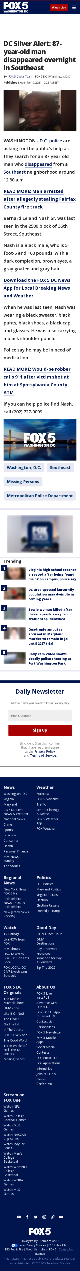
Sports (8, 830)
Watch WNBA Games (13, 1182)
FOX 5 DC (41, 76)
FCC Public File (46, 1058)
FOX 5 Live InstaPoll (44, 995)
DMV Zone (11, 1008)
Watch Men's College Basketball (13, 1157)
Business (10, 835)
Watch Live (59, 7)
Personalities (45, 1027)
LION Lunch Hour (49, 934)
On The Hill (11, 1024)
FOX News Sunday (11, 858)
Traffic (41, 804)
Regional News (12, 880)
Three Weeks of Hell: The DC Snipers (15, 1050)
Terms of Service (43, 755)
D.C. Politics (44, 884)
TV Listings (11, 934)
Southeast (15, 172)
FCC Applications (48, 1063)
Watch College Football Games (15, 1118)
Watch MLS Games (12, 1191)
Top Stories (12, 866)
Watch (10, 927)
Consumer (11, 840)
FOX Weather (46, 828)
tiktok (52, 1216)
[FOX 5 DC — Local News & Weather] (16, 7)
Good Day (46, 927)
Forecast (42, 793)
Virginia (9, 799)
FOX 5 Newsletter (49, 1032)
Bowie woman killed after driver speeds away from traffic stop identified (50, 614)
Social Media (45, 1047)
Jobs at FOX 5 (46, 1074)
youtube (18, 1216)
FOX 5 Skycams (47, 799)
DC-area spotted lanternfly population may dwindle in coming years (51, 594)
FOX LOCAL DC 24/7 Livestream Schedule (15, 971)
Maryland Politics (48, 889)
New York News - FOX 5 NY (16, 891)
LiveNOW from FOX (14, 941)
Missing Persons (23, 481)
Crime (8, 824)
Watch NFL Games (12, 1108)
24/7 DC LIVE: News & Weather (16, 812)
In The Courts (13, 1029)
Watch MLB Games (12, 1127)
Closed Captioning (44, 1081)
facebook (27, 1216)
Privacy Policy (44, 751)
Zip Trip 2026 (45, 967)
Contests (42, 1052)
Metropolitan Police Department (40, 495)
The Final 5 (11, 1019)
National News (14, 819)
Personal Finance (16, 851)
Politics (43, 877)
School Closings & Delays (47, 812)
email (61, 1216)
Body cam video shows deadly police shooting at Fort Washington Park (50, 658)
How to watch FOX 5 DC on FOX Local (16, 958)
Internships (44, 1068)
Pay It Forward (47, 949)
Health (8, 846)
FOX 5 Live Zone (15, 1035)
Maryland (10, 804)
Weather (45, 787)
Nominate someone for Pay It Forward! (49, 958)
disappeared (38, 164)
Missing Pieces (14, 1059)
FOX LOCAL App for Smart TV (48, 1014)
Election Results (47, 905)
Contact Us (44, 1021)
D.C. (44, 141)
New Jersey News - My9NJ (16, 914)
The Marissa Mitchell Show (14, 1001)
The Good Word (15, 1040)
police (55, 141)
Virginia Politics (47, 894)
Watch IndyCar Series (14, 1146)
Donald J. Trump (48, 911)
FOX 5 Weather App (47, 821)
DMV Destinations (45, 941)
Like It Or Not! (14, 1013)
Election (42, 900)
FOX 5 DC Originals (13, 989)
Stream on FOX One (14, 1097)
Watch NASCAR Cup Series (15, 1136)
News (9, 787)
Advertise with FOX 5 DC (46, 1005)
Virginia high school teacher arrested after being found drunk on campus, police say (52, 574)
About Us (45, 987)
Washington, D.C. (59, 76)
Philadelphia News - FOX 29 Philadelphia (14, 902)
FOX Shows (12, 949)
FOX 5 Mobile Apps (46, 1039)
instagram (44, 1216)
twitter (35, 1216)
